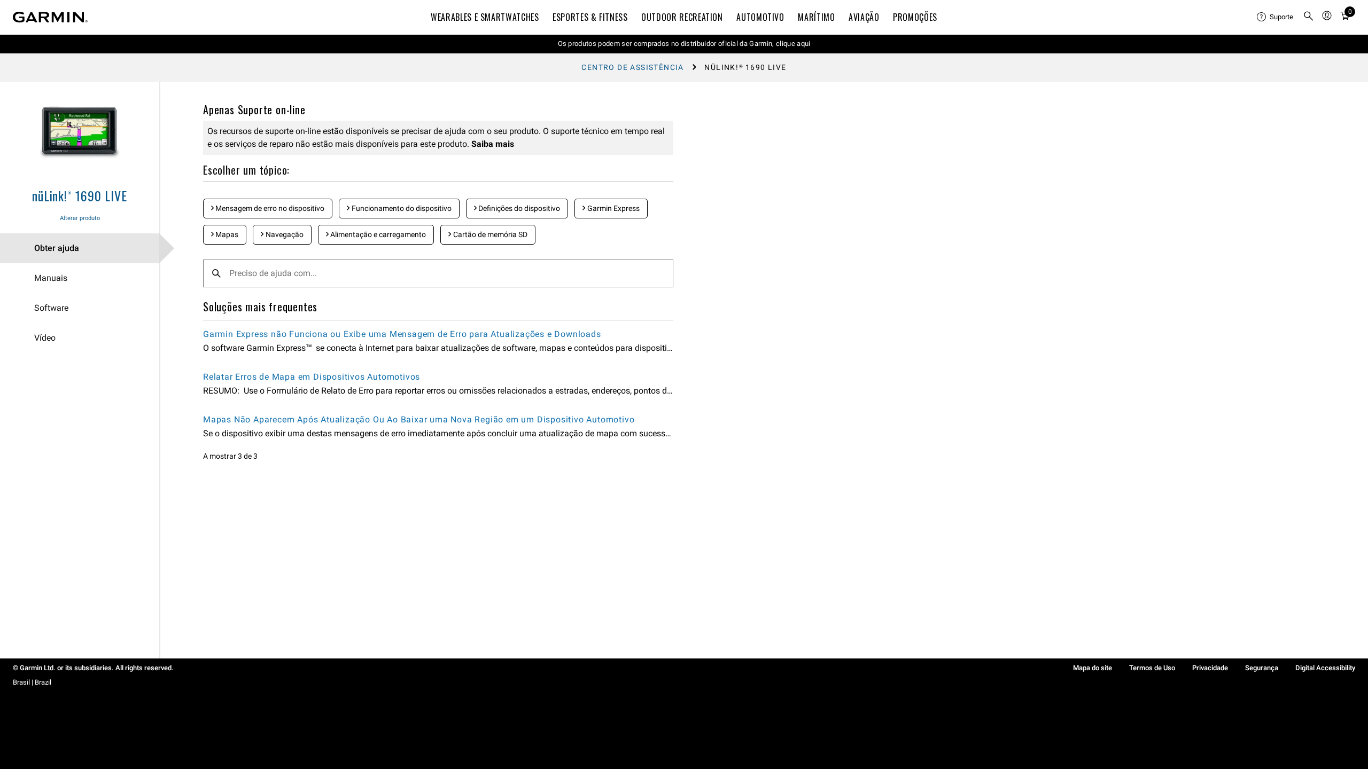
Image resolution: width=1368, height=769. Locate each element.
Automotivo (760, 17)
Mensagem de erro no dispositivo (269, 208)
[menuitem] (1275, 17)
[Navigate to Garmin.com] (50, 17)
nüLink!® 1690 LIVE (79, 195)
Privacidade (1210, 668)
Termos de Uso (1152, 668)
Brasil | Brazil (32, 682)
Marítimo (816, 17)
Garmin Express (613, 208)
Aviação (864, 17)
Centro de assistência (632, 67)
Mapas (226, 234)
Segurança (1261, 668)
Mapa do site (1092, 668)
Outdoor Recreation (682, 17)
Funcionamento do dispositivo (401, 208)
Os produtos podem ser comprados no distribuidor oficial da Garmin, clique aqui (684, 44)
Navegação (284, 234)
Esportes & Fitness (590, 17)
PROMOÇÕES (915, 17)
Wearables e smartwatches (485, 17)
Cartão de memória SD (489, 234)
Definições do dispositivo (518, 208)
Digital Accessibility (1325, 668)
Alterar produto (80, 218)
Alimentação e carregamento (377, 234)
